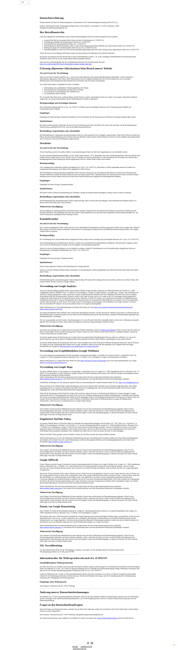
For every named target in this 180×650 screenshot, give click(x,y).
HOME (75, 647)
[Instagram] (91, 643)
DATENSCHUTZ (79, 649)
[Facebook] (88, 643)
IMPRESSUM (86, 647)
